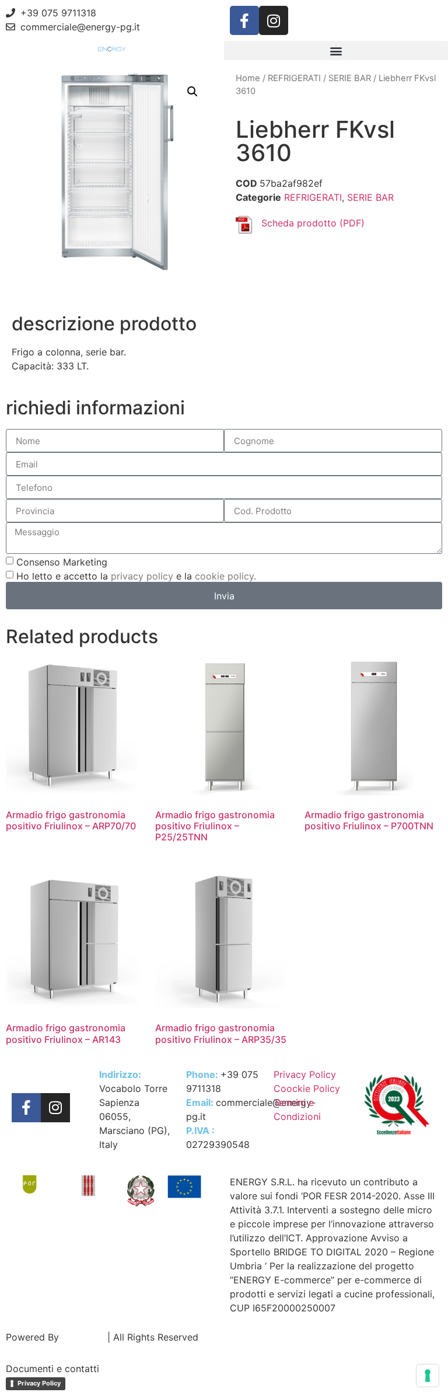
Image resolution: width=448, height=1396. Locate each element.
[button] (336, 50)
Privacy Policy (39, 1383)
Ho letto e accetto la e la (136, 576)
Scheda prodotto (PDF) (313, 223)
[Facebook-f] (244, 20)
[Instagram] (273, 20)
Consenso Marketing (61, 562)
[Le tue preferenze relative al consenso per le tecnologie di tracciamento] (427, 1375)
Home (248, 78)
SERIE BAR (349, 78)
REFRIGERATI (294, 78)
